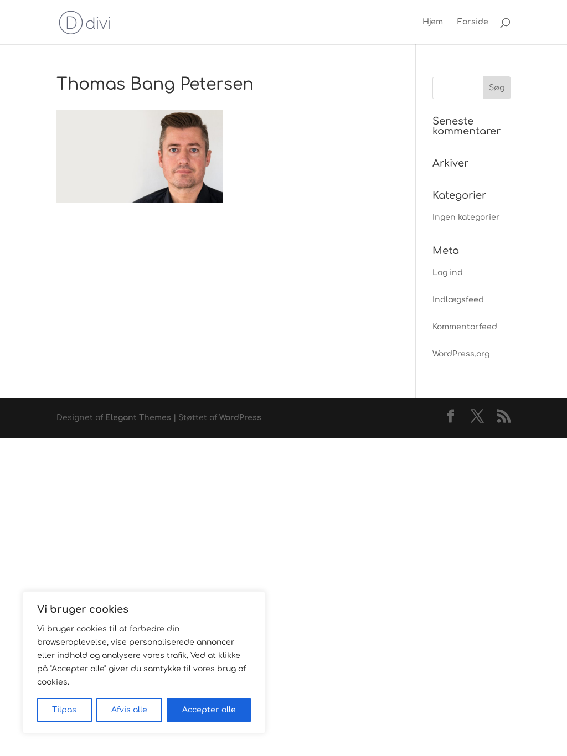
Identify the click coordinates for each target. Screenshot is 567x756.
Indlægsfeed (458, 300)
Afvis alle (129, 710)
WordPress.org (460, 354)
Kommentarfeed (464, 327)
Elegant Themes (138, 417)
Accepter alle (209, 710)
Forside (472, 22)
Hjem (432, 22)
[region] (144, 662)
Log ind (447, 272)
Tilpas (64, 710)
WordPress (240, 417)
